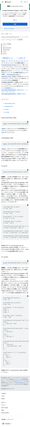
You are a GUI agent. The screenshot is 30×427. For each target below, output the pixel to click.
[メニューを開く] (2, 2)
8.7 (12, 61)
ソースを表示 (20, 58)
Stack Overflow (5, 412)
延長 (7, 33)
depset (5, 123)
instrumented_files (9, 103)
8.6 (14, 61)
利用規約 (3, 419)
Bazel (2, 33)
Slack (2, 410)
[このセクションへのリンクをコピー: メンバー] (10, 100)
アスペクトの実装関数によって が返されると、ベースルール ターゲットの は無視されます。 (14, 90)
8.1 (27, 61)
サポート (3, 405)
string (5, 172)
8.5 (17, 61)
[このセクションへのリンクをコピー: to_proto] (9, 257)
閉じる (15, 20)
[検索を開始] (21, 2)
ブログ (3, 396)
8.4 (20, 61)
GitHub (3, 398)
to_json (6, 109)
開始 (15, 24)
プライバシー (10, 419)
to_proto (6, 112)
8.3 (22, 61)
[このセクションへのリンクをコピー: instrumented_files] (18, 118)
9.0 (9, 61)
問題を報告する (7, 58)
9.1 (7, 61)
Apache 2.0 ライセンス (19, 381)
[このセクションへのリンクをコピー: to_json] (8, 166)
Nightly (3, 61)
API (11, 33)
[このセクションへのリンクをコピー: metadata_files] (14, 138)
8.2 (25, 61)
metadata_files (8, 106)
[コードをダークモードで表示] (28, 122)
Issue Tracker (4, 407)
